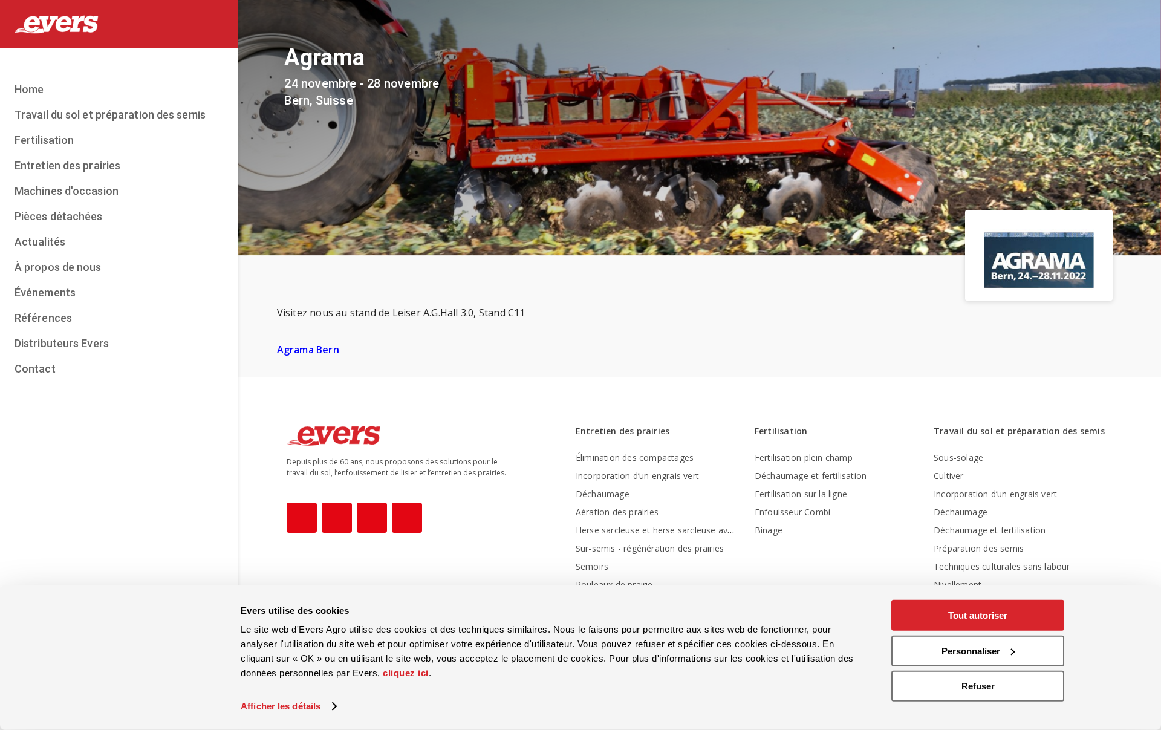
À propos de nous (58, 267)
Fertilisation (44, 140)
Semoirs (592, 566)
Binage (768, 530)
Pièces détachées (59, 216)
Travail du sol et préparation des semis (110, 114)
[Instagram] (337, 518)
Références (43, 317)
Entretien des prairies (67, 165)
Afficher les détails (280, 706)
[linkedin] (407, 518)
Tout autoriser (977, 615)
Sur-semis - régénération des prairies (650, 548)
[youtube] (372, 518)
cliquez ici (406, 673)
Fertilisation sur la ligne (801, 494)
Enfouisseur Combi (792, 512)
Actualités (40, 241)
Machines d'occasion (67, 190)
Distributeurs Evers (62, 343)
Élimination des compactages (635, 457)
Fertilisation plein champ (804, 457)
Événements (45, 292)
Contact (35, 368)
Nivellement (957, 584)
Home (29, 89)
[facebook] (302, 518)
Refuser (978, 686)
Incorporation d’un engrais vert (637, 475)
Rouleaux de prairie (614, 584)
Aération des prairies (617, 512)
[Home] (119, 24)
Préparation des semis (979, 548)
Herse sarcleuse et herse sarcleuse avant (658, 530)
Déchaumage (602, 494)
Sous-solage (958, 457)
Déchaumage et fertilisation (811, 475)
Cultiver (949, 475)
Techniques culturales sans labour (1002, 566)
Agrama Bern (308, 349)
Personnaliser (970, 650)
